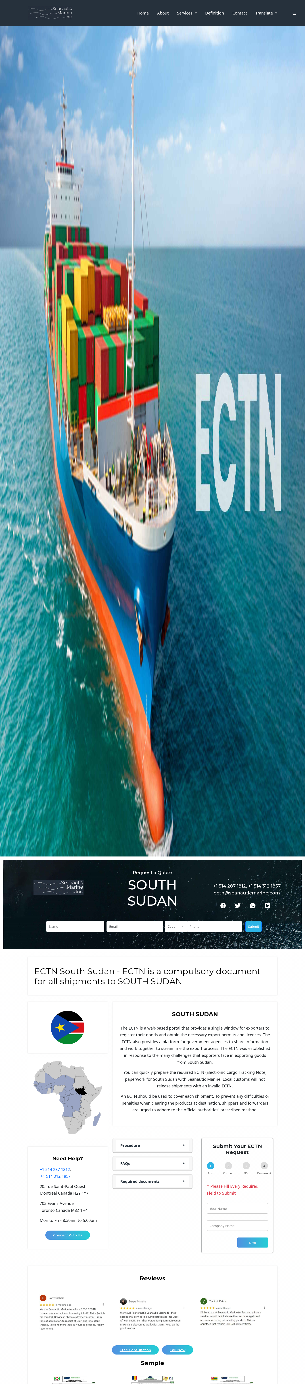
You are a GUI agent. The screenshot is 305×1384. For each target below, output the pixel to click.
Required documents (139, 1181)
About (163, 13)
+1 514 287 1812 (55, 1169)
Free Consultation (135, 1350)
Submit (253, 926)
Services (185, 13)
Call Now (177, 1350)
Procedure (130, 1145)
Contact (239, 13)
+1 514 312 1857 (55, 1176)
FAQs (125, 1163)
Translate (264, 13)
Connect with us (67, 1235)
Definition (214, 13)
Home (143, 13)
